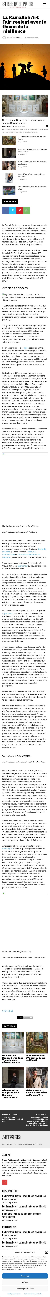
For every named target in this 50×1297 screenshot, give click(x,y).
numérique (7, 848)
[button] (46, 1252)
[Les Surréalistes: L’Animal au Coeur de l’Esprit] (37, 1042)
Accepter (25, 1276)
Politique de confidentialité (33, 1294)
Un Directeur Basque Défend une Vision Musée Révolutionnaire (12, 1059)
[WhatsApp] (26, 210)
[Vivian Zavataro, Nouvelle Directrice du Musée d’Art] (37, 1077)
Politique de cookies (14, 1294)
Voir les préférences (25, 1289)
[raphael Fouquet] (4, 37)
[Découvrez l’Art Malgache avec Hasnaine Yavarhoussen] (13, 1077)
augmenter (23, 566)
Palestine (28, 1018)
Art (4, 116)
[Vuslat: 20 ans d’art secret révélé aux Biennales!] (9, 178)
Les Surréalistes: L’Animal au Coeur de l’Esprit (35, 1058)
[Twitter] (12, 210)
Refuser (25, 1282)
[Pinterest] (19, 210)
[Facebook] (5, 210)
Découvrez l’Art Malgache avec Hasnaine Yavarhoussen (10, 1094)
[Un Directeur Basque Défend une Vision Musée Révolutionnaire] (13, 1042)
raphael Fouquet (16, 37)
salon (26, 348)
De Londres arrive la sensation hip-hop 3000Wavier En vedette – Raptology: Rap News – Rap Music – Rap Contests (37, 1121)
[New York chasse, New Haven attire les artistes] (9, 190)
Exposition (7, 613)
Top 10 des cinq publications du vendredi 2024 (12, 1119)
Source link (7, 1011)
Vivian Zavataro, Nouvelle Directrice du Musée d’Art (36, 1092)
